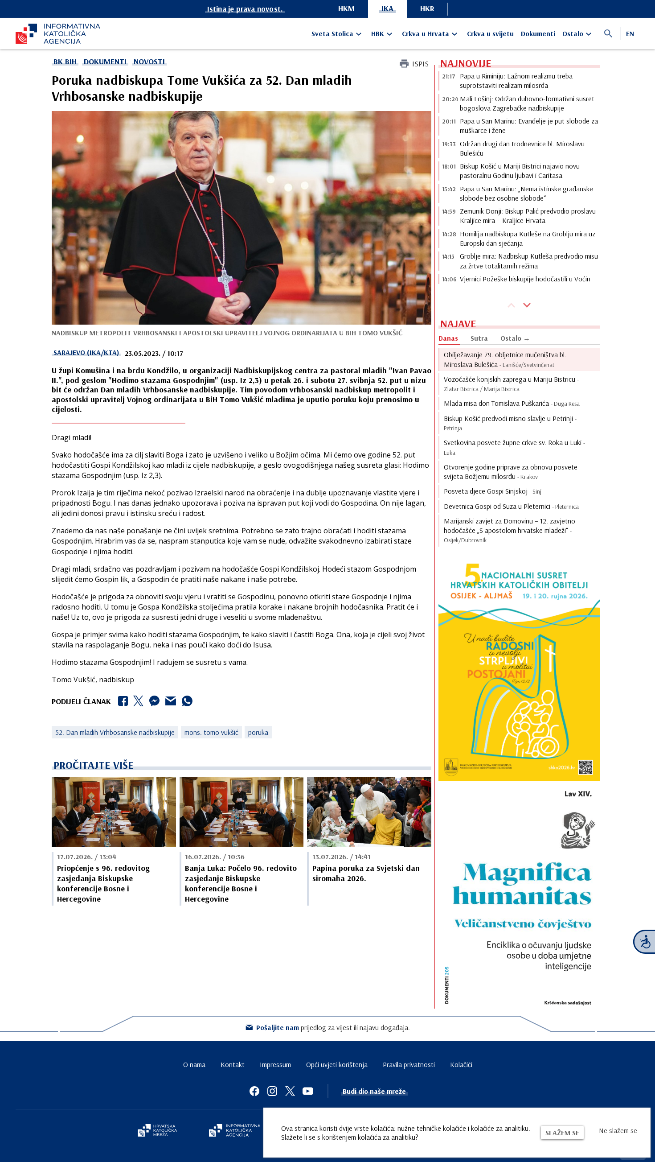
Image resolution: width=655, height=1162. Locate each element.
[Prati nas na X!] (290, 1091)
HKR (427, 8)
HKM (346, 8)
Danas (448, 338)
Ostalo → (515, 338)
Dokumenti (538, 33)
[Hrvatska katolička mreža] (157, 1131)
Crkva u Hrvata (425, 33)
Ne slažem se (618, 1130)
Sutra (479, 338)
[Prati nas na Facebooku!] (254, 1091)
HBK (377, 33)
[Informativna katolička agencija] (235, 1131)
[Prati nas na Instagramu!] (272, 1091)
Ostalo (572, 33)
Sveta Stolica (332, 33)
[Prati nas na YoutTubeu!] (308, 1091)
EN (630, 33)
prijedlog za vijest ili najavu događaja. (333, 1027)
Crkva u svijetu (490, 33)
